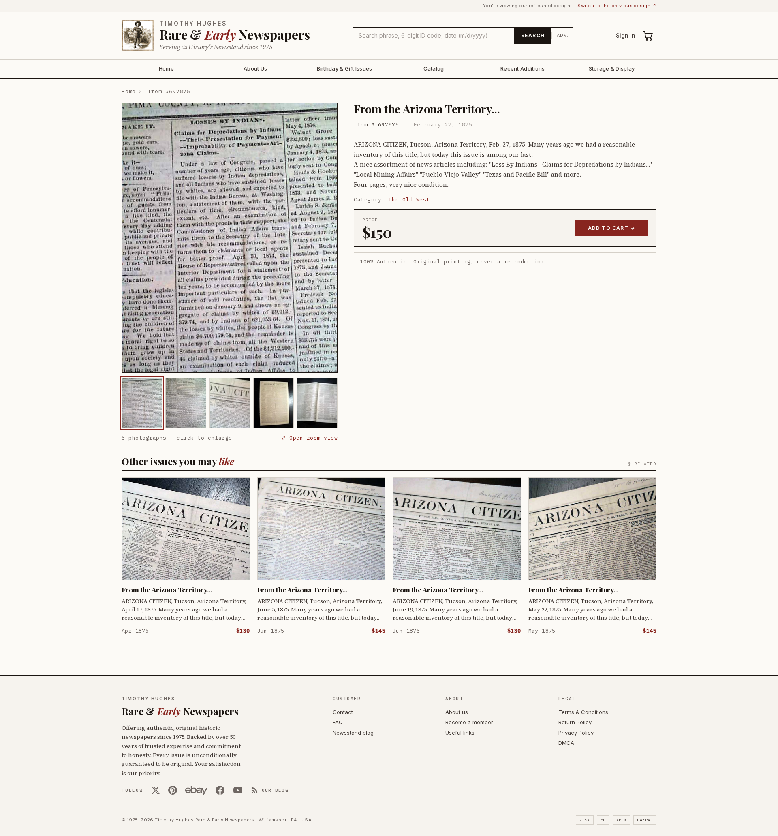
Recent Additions (522, 68)
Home (166, 68)
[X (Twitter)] (155, 790)
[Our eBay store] (196, 790)
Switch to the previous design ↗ (616, 6)
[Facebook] (220, 790)
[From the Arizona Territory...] (142, 403)
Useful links (459, 732)
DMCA (566, 743)
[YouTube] (238, 790)
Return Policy (575, 722)
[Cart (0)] (648, 36)
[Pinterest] (172, 790)
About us (456, 712)
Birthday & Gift (344, 68)
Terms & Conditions (583, 712)
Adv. (563, 35)
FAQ (338, 722)
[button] (230, 238)
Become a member (469, 722)
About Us (255, 68)
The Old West (409, 199)
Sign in (625, 35)
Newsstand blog (353, 732)
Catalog (433, 68)
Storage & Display (612, 68)
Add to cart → (611, 228)
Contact (343, 712)
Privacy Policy (576, 732)
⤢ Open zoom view (309, 437)
